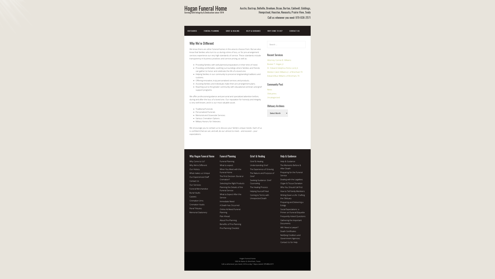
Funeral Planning (211, 30)
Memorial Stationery (198, 212)
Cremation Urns (196, 200)
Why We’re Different (198, 165)
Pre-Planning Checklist (229, 228)
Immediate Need (227, 201)
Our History (194, 169)
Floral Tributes (195, 208)
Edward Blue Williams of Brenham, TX (283, 76)
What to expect (226, 165)
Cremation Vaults (197, 204)
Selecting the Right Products (232, 183)
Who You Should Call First (291, 187)
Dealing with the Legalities (291, 179)
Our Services (195, 185)
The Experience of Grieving (262, 169)
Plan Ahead (225, 216)
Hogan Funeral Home (205, 8)
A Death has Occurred (229, 205)
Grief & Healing (232, 30)
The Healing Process (259, 187)
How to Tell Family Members (292, 191)
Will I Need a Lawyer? (289, 227)
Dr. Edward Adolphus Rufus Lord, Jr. (283, 68)
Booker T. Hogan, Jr (275, 64)
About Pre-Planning (228, 220)
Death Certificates (288, 231)
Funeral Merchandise (198, 188)
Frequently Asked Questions (293, 216)
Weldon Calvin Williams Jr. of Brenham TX (285, 72)
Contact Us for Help (289, 242)
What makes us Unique (199, 173)
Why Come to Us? (275, 30)
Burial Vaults (194, 192)
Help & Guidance (253, 30)
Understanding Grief (259, 165)
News (269, 89)
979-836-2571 (269, 264)
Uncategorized (273, 97)
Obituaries (192, 30)
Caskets (192, 196)
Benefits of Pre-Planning (230, 224)
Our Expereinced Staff (199, 177)
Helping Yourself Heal (259, 191)
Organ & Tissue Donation (291, 183)
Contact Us (294, 30)
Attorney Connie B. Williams (279, 60)
